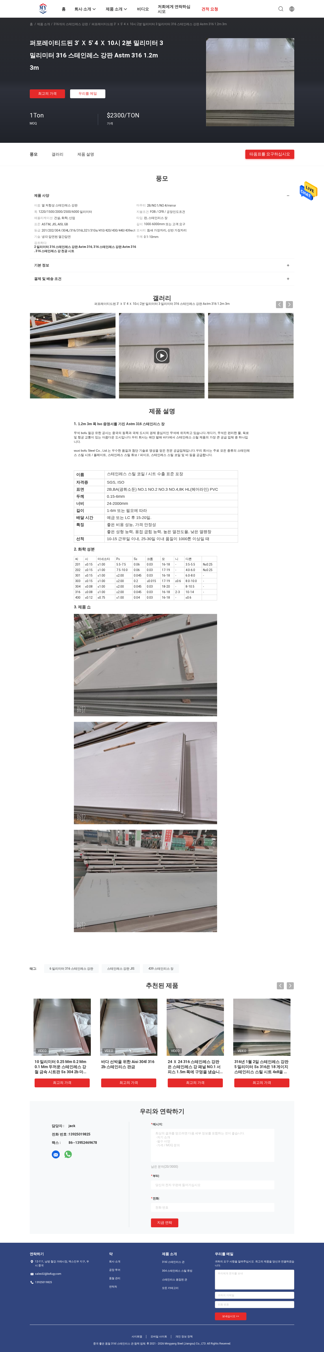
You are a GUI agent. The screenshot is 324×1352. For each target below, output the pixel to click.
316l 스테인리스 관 (173, 1261)
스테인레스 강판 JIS (120, 968)
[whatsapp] (68, 1154)
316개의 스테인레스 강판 (71, 24)
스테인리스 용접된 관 (174, 1279)
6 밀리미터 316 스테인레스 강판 (71, 968)
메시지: (158, 1124)
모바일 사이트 (159, 1336)
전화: (156, 1198)
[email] (56, 1154)
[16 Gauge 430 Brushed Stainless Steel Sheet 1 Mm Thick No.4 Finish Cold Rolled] (73, 356)
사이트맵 (137, 1336)
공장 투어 (114, 1269)
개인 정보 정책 (184, 1336)
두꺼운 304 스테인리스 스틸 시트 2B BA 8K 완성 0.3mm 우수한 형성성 (61, 1066)
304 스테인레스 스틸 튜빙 (177, 1270)
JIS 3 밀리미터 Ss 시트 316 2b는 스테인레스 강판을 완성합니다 (261, 1066)
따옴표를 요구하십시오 (270, 154)
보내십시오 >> (230, 1316)
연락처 (113, 1286)
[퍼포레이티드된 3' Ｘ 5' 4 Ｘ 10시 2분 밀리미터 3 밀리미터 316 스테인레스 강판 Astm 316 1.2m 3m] (250, 82)
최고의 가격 (47, 93)
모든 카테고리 (170, 1288)
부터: (156, 1176)
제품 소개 (43, 24)
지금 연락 (164, 1222)
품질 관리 (114, 1278)
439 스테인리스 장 (160, 968)
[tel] (80, 1154)
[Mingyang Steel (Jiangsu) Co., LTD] (43, 8)
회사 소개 (114, 1261)
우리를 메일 (87, 93)
